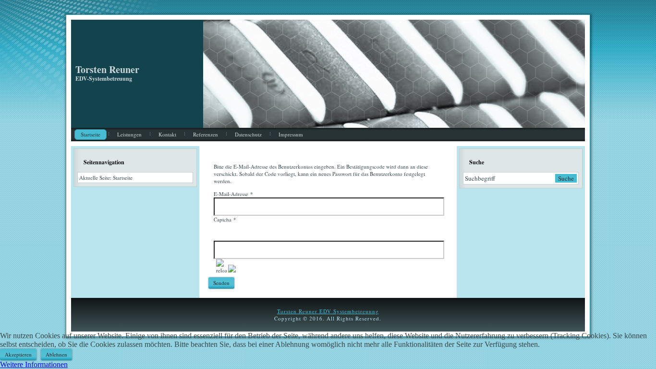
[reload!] (221, 266)
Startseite (90, 134)
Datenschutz (248, 134)
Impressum (291, 134)
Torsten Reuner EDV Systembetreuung (328, 311)
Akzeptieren (18, 354)
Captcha (225, 219)
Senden (221, 282)
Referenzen (205, 134)
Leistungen (129, 134)
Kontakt (167, 134)
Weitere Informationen (34, 364)
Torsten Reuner (107, 69)
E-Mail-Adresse (233, 193)
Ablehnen (56, 354)
